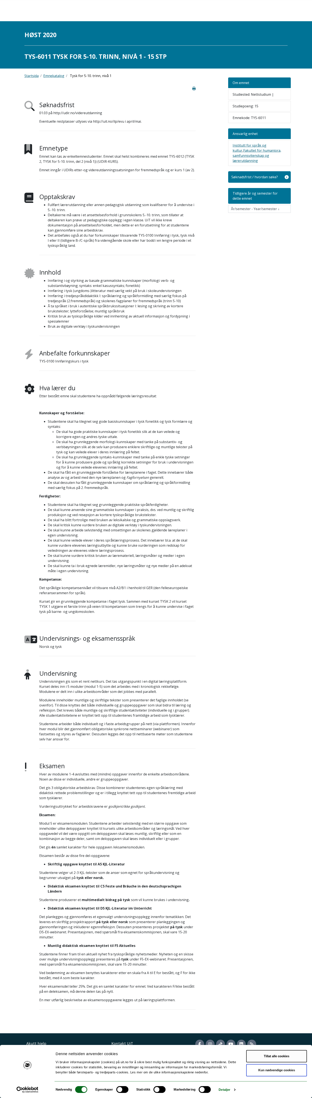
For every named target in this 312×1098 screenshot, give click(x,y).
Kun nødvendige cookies (276, 1070)
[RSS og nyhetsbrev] (251, 1044)
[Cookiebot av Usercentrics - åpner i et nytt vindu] (27, 1090)
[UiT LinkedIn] (241, 1044)
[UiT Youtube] (230, 1044)
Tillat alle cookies (276, 1056)
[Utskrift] (194, 88)
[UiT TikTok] (220, 1044)
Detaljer (224, 1089)
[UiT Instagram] (210, 1044)
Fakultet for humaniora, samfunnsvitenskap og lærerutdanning (257, 155)
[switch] (122, 1089)
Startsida (31, 75)
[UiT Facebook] (199, 1044)
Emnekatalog (53, 75)
